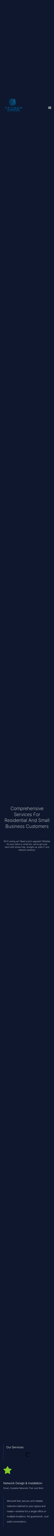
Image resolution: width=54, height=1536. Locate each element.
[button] (49, 107)
